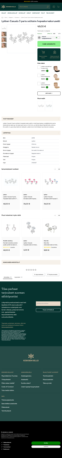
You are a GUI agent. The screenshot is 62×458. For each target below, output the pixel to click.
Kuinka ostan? (26, 383)
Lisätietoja (7, 133)
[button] (58, 169)
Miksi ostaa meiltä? (8, 383)
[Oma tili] (54, 7)
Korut (29, 13)
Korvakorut (17, 17)
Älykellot (22, 13)
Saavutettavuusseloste (9, 404)
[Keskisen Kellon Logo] (9, 6)
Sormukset (36, 13)
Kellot (4, 13)
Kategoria (11, 17)
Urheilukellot (12, 13)
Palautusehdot (48, 379)
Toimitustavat (6, 411)
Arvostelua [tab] (6, 277)
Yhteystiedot (6, 379)
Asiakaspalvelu (26, 376)
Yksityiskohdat (8, 119)
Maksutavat (5, 407)
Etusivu (2, 17)
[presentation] (38, 36)
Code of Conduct (8, 387)
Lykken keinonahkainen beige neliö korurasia (45, 84)
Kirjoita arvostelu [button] (53, 274)
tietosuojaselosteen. (7, 327)
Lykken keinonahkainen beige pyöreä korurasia (45, 76)
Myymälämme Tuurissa (9, 376)
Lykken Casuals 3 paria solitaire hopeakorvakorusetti (32, 17)
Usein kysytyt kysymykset (30, 387)
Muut (43, 13)
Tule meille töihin (8, 390)
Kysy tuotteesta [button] (39, 274)
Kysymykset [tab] (17, 277)
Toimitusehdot (48, 376)
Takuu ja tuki (47, 383)
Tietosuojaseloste (8, 400)
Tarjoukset (50, 13)
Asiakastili (24, 379)
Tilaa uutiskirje (48, 310)
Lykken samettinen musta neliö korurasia (46, 67)
